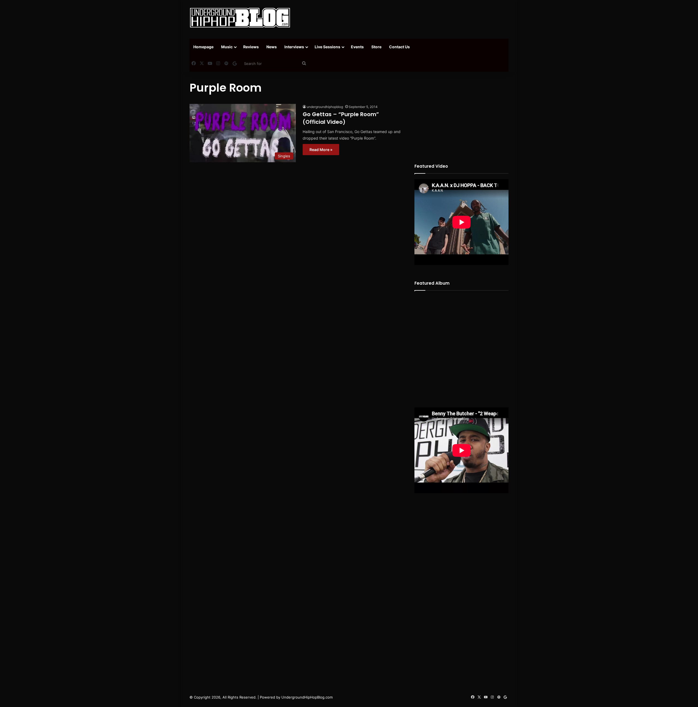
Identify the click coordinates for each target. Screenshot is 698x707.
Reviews (251, 46)
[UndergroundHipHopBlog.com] (239, 18)
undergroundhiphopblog (325, 107)
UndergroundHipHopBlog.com (307, 697)
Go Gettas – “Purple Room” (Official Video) (341, 118)
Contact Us (399, 46)
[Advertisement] (403, 17)
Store (376, 46)
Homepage (203, 46)
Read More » (320, 149)
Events (357, 46)
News (271, 46)
